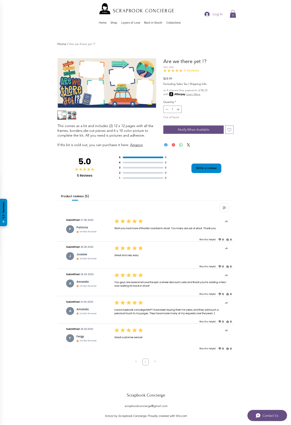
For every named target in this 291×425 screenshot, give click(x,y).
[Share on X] (188, 145)
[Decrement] (166, 109)
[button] (233, 14)
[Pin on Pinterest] (173, 145)
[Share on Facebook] (166, 145)
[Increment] (178, 109)
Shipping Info (198, 84)
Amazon (136, 145)
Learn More (193, 94)
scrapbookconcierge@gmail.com (146, 406)
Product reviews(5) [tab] (75, 196)
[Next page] (155, 362)
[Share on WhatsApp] (181, 145)
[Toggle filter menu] (224, 207)
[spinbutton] (172, 109)
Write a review (206, 168)
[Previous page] (136, 362)
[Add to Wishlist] (229, 129)
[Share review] (226, 221)
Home (61, 44)
